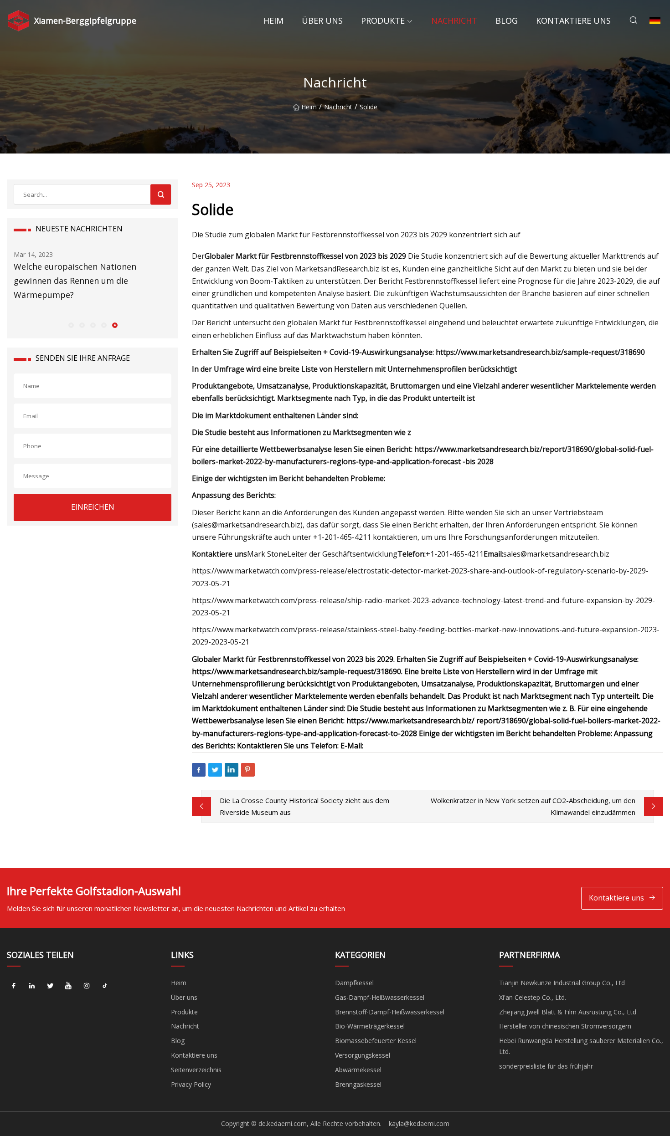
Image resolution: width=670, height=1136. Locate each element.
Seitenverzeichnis (196, 1069)
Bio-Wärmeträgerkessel (370, 1026)
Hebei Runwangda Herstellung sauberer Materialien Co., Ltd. (581, 1046)
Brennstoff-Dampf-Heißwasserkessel (389, 1012)
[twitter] (50, 986)
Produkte (383, 20)
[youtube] (68, 986)
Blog (506, 20)
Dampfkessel (354, 982)
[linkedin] (32, 986)
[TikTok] (105, 986)
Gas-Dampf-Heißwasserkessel (379, 997)
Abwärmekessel (358, 1069)
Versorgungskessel (362, 1055)
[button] (71, 325)
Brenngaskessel (358, 1084)
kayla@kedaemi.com (419, 1123)
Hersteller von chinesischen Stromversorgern (565, 1026)
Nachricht (454, 20)
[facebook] (14, 986)
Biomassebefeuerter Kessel (376, 1040)
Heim (273, 20)
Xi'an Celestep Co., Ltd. (532, 997)
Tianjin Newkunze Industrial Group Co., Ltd (562, 982)
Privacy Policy (191, 1084)
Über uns (322, 20)
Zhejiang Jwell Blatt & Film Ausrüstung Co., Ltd (567, 1012)
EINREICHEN (92, 507)
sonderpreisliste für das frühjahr (546, 1066)
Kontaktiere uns (573, 20)
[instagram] (86, 986)
